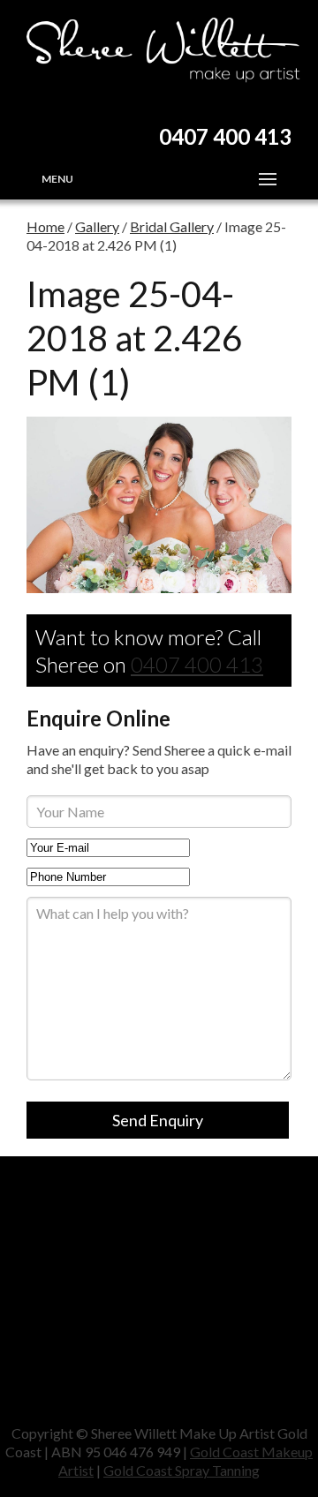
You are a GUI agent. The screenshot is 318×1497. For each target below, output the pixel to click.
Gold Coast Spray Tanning (181, 1470)
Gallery (97, 226)
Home (45, 226)
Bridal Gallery (172, 226)
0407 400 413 (197, 664)
